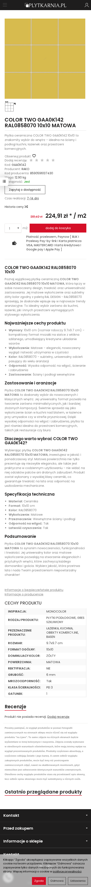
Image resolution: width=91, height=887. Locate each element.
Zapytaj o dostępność (25, 190)
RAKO (25, 169)
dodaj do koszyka (58, 228)
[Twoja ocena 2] (36, 160)
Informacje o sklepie (23, 841)
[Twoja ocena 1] (31, 160)
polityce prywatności (67, 871)
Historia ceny (15, 207)
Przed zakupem (18, 828)
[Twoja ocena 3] (42, 160)
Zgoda (39, 881)
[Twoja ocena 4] (47, 160)
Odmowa (56, 881)
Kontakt (11, 815)
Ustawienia (77, 881)
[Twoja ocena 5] (53, 160)
